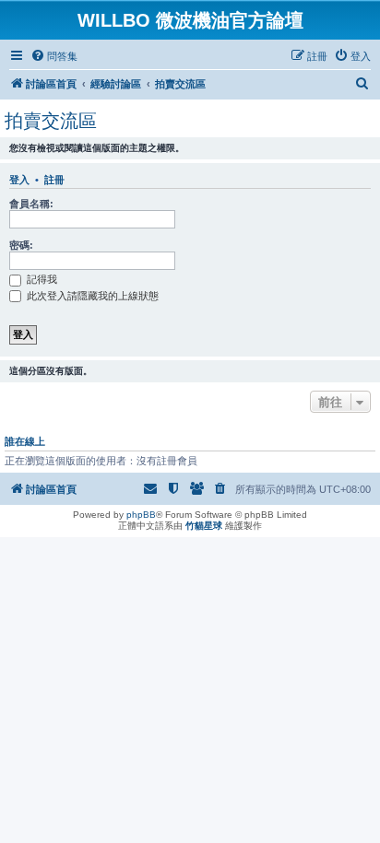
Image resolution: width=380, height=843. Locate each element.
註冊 (54, 179)
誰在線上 (25, 441)
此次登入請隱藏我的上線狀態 (91, 295)
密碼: (21, 245)
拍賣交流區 (51, 121)
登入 (19, 179)
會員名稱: (31, 203)
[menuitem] (53, 56)
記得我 (40, 279)
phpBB (141, 514)
